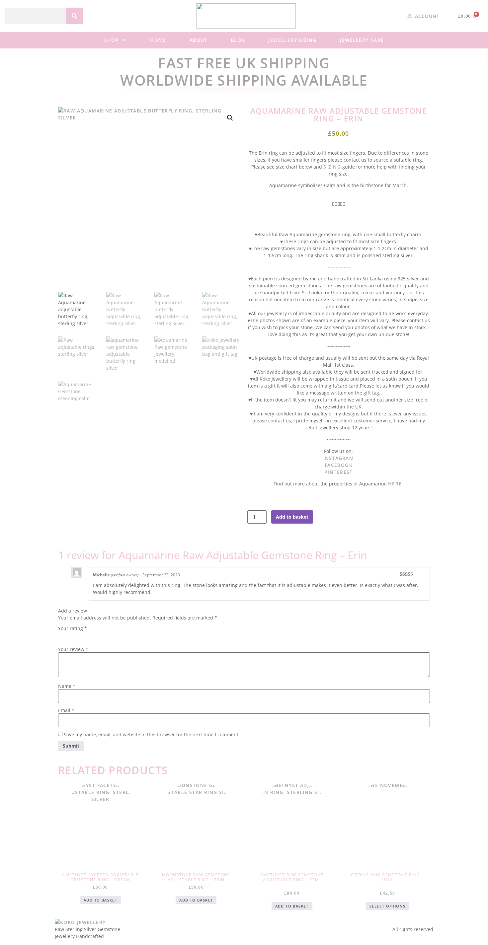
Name (66, 686)
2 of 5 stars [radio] (71, 635)
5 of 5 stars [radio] (99, 635)
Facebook (339, 465)
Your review (73, 649)
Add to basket (292, 517)
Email (66, 710)
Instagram (338, 458)
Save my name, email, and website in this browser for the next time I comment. (152, 734)
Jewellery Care (362, 40)
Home (158, 40)
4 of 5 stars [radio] (90, 635)
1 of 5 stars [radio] (62, 635)
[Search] (74, 16)
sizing (332, 167)
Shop (111, 40)
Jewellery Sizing (292, 40)
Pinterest (338, 472)
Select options (387, 906)
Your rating (72, 628)
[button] (230, 118)
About (198, 40)
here (396, 483)
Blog (238, 40)
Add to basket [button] (100, 900)
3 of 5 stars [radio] (81, 635)
